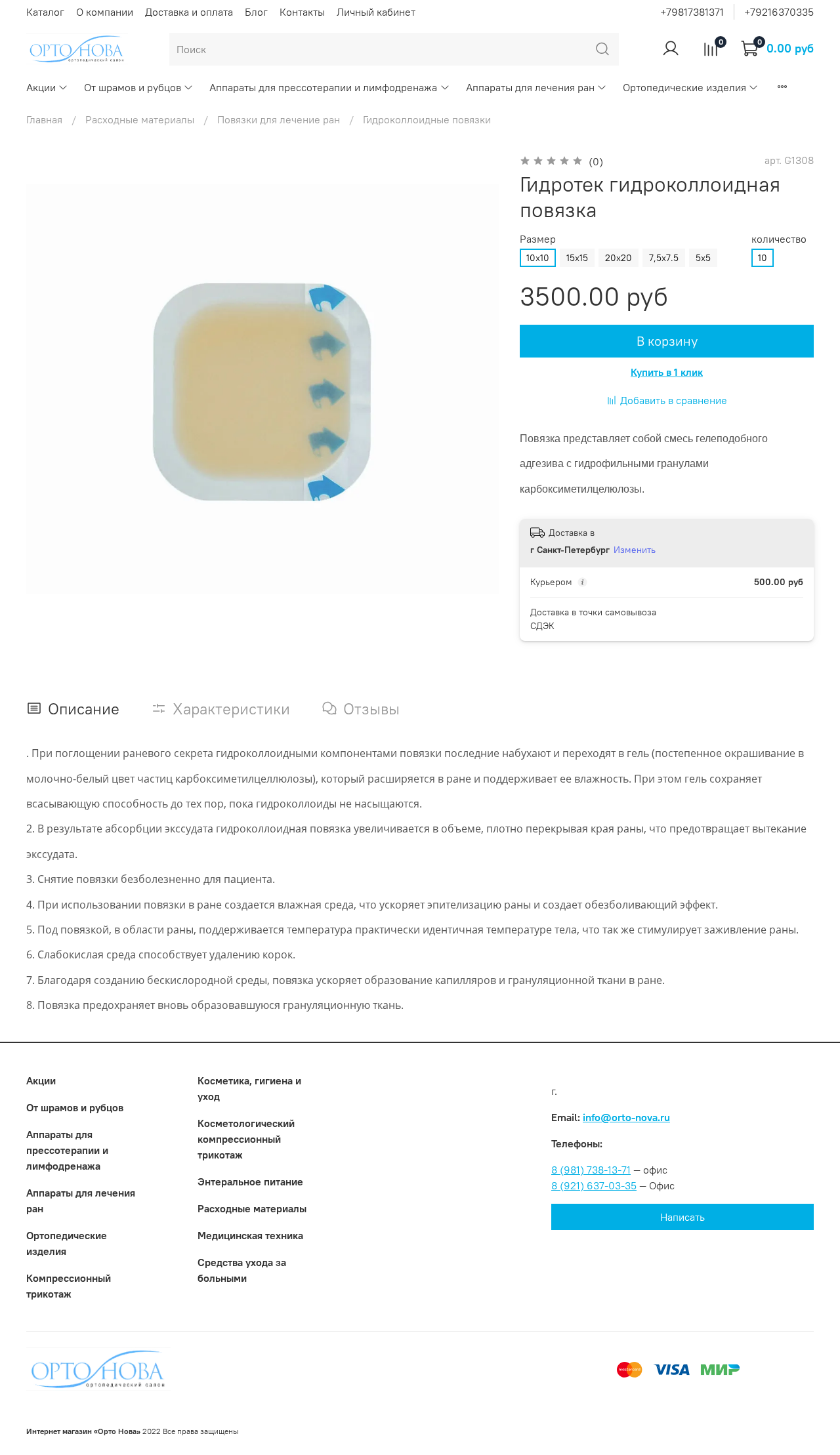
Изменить (635, 550)
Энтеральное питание (250, 1181)
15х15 (577, 258)
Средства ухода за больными (242, 1270)
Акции (41, 87)
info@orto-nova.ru (626, 1117)
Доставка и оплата (189, 11)
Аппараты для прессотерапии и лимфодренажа (323, 87)
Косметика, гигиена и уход (249, 1088)
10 (762, 258)
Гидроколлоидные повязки (427, 119)
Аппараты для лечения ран (530, 87)
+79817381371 (692, 11)
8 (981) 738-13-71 (591, 1169)
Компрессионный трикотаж (68, 1285)
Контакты (302, 11)
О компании (104, 11)
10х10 (537, 258)
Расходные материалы (139, 119)
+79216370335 (779, 11)
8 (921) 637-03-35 (594, 1185)
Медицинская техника (250, 1235)
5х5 (703, 258)
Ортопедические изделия (684, 87)
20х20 (618, 258)
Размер (538, 239)
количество (779, 239)
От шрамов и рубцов (132, 87)
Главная (44, 119)
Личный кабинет (376, 11)
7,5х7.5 (664, 258)
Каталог (45, 11)
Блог (256, 11)
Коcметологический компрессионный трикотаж (246, 1139)
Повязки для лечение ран (278, 119)
